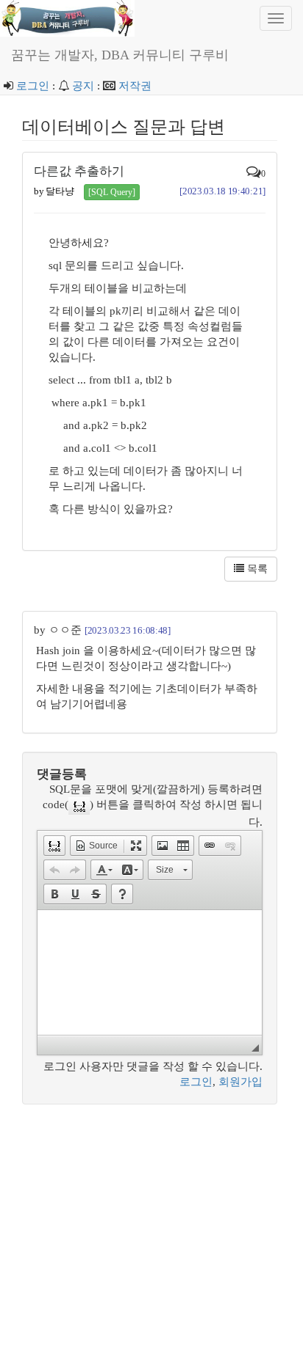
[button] (54, 845)
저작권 (135, 86)
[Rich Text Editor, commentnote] (150, 972)
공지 (83, 86)
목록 (256, 568)
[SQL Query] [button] (111, 192)
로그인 (32, 86)
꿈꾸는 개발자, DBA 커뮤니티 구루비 (120, 55)
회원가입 (240, 1082)
